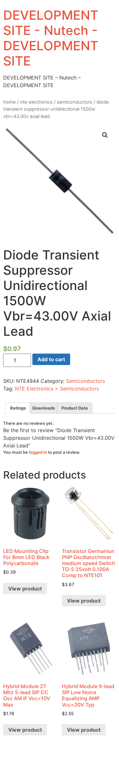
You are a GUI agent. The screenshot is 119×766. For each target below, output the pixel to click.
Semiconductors (74, 102)
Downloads (43, 408)
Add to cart (51, 359)
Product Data (75, 408)
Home (9, 102)
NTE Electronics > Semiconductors (57, 388)
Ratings (18, 408)
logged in (38, 452)
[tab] (18, 408)
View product (25, 588)
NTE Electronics (36, 102)
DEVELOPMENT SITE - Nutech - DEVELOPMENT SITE (50, 38)
